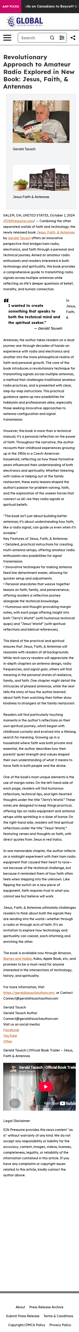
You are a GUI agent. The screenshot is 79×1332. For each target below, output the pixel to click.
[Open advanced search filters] (62, 37)
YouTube (10, 1036)
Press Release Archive (46, 1307)
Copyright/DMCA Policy (26, 1325)
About (20, 1307)
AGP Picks (10, 6)
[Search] (52, 37)
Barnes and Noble (17, 959)
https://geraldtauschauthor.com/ (29, 993)
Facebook (11, 1030)
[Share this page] (73, 38)
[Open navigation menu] (7, 38)
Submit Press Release (23, 1316)
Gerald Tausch (19, 238)
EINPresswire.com (19, 221)
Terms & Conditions (58, 1316)
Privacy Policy (60, 1325)
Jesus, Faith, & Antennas (56, 232)
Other (7, 1041)
